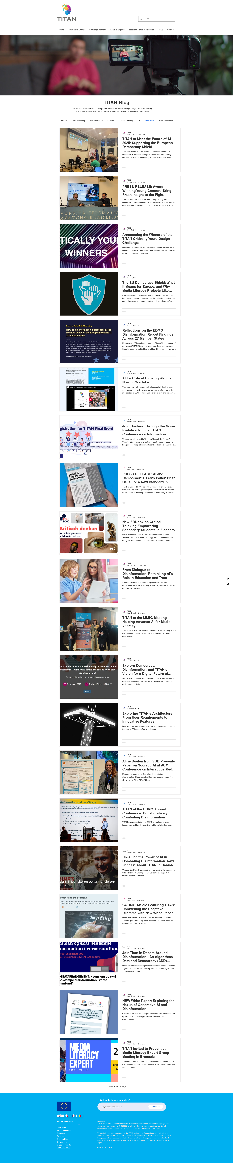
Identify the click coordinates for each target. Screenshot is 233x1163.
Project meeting (78, 121)
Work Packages (64, 1136)
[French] (73, 1121)
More (161, 121)
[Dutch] (79, 1121)
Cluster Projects (64, 1150)
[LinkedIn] (227, 579)
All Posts (63, 121)
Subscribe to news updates (114, 1106)
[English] (60, 1121)
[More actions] (175, 133)
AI (139, 121)
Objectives (61, 1133)
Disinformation (96, 121)
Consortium (62, 1147)
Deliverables (62, 1144)
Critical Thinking (126, 121)
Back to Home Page (117, 1092)
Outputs (111, 121)
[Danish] (66, 1121)
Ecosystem (149, 121)
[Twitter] (227, 584)
